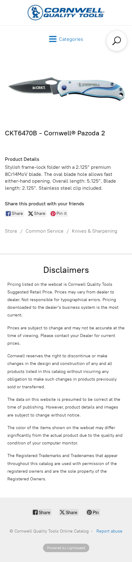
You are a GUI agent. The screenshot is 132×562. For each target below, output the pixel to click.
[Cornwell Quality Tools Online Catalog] (66, 12)
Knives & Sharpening (94, 231)
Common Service (44, 231)
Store (11, 231)
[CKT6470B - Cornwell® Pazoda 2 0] (66, 89)
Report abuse (109, 531)
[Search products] (116, 40)
